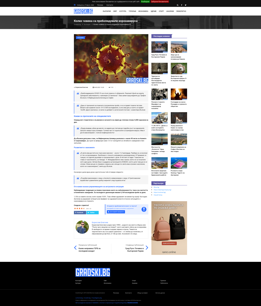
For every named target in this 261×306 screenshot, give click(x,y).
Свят (115, 11)
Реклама (100, 5)
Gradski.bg (77, 24)
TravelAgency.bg (97, 298)
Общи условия (142, 293)
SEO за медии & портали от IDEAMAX (86, 303)
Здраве (153, 11)
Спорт (161, 11)
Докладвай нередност (117, 212)
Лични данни (160, 293)
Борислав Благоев (82, 87)
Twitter (92, 212)
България (107, 11)
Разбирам (145, 1)
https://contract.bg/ (160, 192)
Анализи (170, 11)
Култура (122, 11)
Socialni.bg (87, 298)
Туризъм (132, 11)
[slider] (79, 208)
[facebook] (181, 5)
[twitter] (185, 5)
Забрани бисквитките (159, 1)
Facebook (79, 212)
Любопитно (181, 11)
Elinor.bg (156, 187)
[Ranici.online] (169, 228)
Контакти (110, 5)
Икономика (143, 11)
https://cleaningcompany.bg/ (162, 190)
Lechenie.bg (79, 298)
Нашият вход (158, 195)
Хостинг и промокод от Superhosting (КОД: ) (119, 303)
